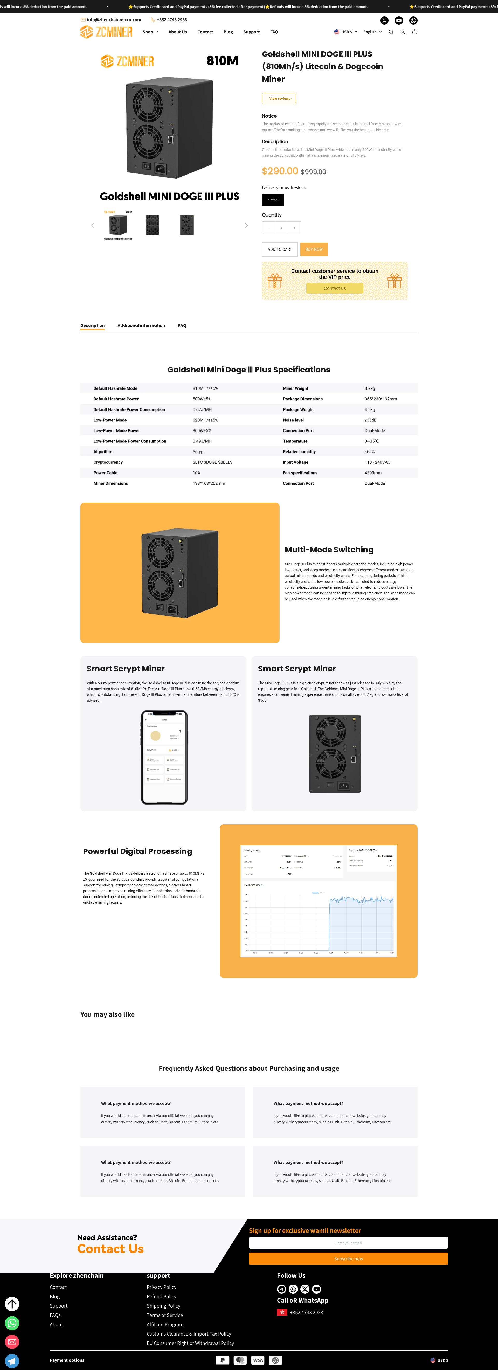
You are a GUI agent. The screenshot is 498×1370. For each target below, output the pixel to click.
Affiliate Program (165, 1324)
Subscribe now (348, 1259)
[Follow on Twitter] (384, 20)
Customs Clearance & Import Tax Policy (189, 1333)
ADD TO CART (280, 249)
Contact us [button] (335, 288)
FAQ (274, 32)
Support (251, 32)
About (56, 1324)
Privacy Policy (161, 1287)
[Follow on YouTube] (399, 20)
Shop (148, 32)
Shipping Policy (163, 1305)
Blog (228, 32)
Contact (205, 32)
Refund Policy (161, 1296)
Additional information (141, 325)
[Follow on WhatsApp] (413, 20)
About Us (178, 32)
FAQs (55, 1315)
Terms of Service (165, 1315)
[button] (12, 1362)
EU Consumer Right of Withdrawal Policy (190, 1343)
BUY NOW (314, 249)
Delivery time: (284, 187)
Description (92, 325)
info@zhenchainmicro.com (114, 20)
